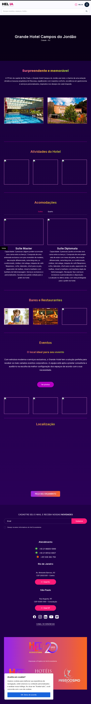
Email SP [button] (47, 608)
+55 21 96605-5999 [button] (47, 549)
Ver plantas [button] (45, 384)
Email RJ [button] (47, 582)
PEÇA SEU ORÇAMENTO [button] (45, 494)
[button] (36, 548)
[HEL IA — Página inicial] (10, 4)
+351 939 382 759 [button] (48, 557)
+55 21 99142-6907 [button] (47, 553)
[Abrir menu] (86, 4)
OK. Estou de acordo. (29, 695)
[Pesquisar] (86, 11)
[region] (28, 686)
